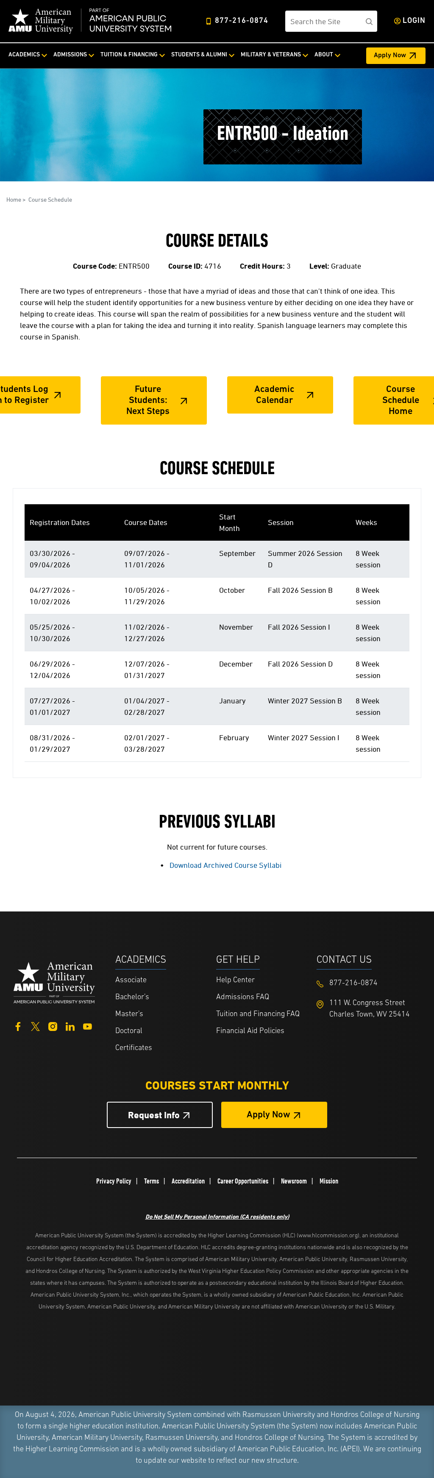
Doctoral (128, 1031)
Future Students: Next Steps (148, 401)
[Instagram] (52, 1025)
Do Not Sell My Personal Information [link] (217, 1216)
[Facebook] (18, 1025)
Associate (131, 980)
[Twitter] (35, 1025)
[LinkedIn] (70, 1025)
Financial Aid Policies (250, 1031)
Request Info (154, 1115)
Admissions (70, 55)
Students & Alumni (199, 55)
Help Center (235, 980)
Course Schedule (50, 199)
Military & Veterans (271, 55)
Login (414, 21)
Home (13, 199)
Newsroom (294, 1181)
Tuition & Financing (129, 55)
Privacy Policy (113, 1181)
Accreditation (188, 1181)
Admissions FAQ (242, 997)
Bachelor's (132, 997)
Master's (129, 1014)
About (323, 55)
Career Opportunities (242, 1181)
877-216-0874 (241, 21)
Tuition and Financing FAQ (258, 1014)
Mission (329, 1181)
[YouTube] (87, 1025)
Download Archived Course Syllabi (225, 865)
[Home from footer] (54, 981)
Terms (151, 1181)
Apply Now (390, 55)
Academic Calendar (274, 395)
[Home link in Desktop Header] (89, 21)
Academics (24, 55)
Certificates (133, 1048)
